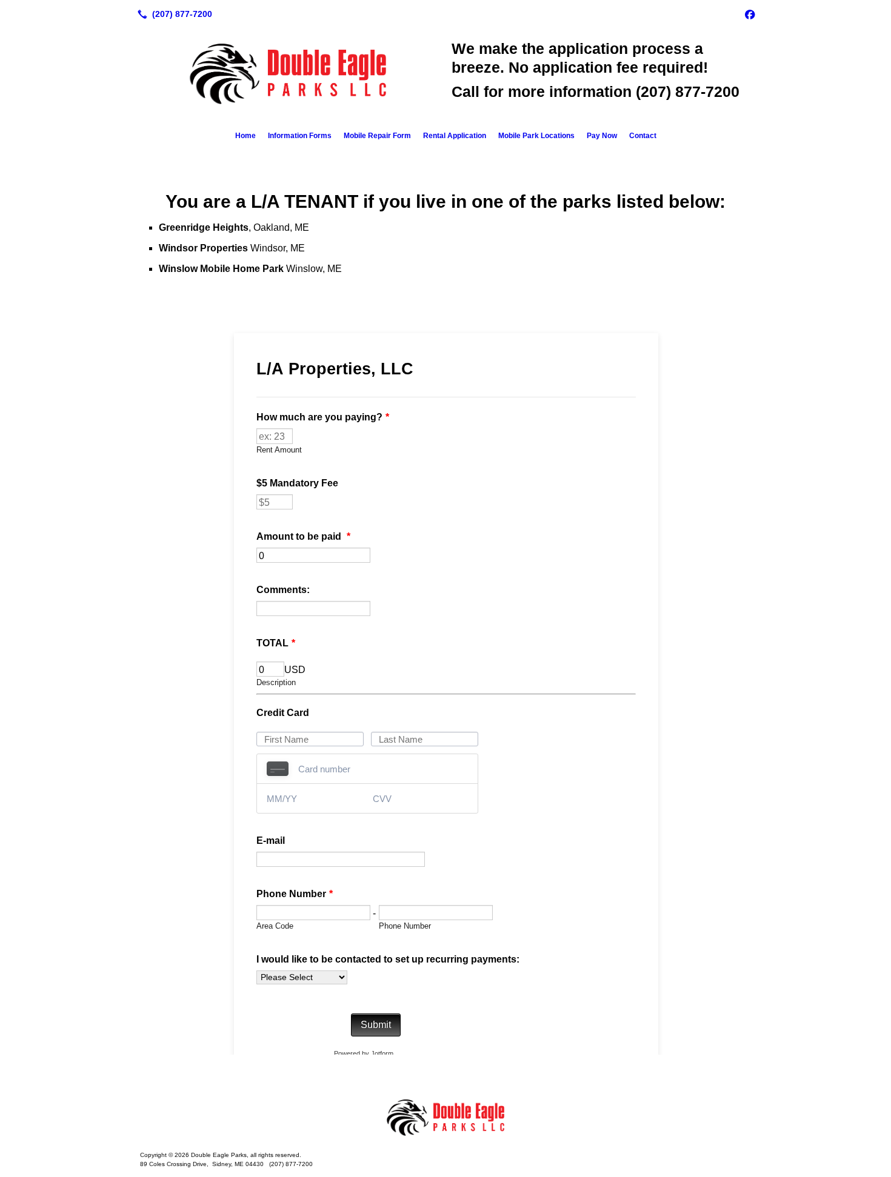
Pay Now (602, 135)
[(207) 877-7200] (172, 14)
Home (245, 135)
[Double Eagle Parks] (445, 1117)
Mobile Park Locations (536, 135)
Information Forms (300, 135)
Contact (642, 135)
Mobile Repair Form (377, 135)
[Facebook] (749, 14)
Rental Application (454, 135)
